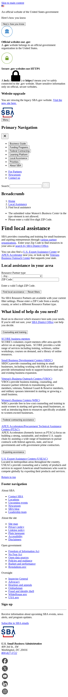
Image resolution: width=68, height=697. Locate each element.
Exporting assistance (13, 452)
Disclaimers (14, 539)
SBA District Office (43, 322)
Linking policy (16, 530)
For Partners (15, 171)
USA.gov (13, 597)
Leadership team (17, 512)
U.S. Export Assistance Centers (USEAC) (24, 458)
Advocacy (14, 581)
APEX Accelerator (11, 254)
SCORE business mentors (15, 338)
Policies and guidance (20, 560)
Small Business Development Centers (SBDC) (27, 360)
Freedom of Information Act (23, 551)
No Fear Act (15, 554)
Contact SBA (15, 496)
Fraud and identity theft (21, 591)
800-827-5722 (9, 653)
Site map (13, 523)
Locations (13, 499)
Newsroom (14, 174)
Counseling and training (14, 332)
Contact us (14, 177)
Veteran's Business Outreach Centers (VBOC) (26, 378)
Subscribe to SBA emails (15, 623)
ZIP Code (6, 279)
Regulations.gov (17, 566)
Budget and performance (22, 563)
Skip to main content (12, 2)
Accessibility (15, 536)
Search (5, 186)
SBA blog (13, 508)
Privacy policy (16, 526)
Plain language (16, 533)
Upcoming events (18, 502)
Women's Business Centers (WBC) (20, 400)
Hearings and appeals (20, 584)
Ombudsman (15, 588)
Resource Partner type (13, 272)
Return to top (8, 477)
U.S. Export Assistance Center (40, 251)
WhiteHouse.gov (17, 594)
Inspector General (18, 578)
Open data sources (18, 557)
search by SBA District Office (31, 245)
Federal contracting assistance (18, 420)
